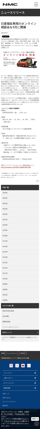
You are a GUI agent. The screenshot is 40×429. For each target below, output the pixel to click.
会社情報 (6, 316)
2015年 (5, 252)
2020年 (5, 225)
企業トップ (5, 393)
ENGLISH (5, 405)
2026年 (5, 193)
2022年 (5, 214)
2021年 (5, 220)
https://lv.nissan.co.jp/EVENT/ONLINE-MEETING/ (16, 167)
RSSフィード (7, 332)
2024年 (5, 203)
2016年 (5, 246)
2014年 (5, 257)
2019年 (5, 230)
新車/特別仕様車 (8, 311)
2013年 (5, 263)
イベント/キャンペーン (11, 327)
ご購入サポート (8, 378)
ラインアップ (7, 373)
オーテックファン (8, 383)
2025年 (5, 198)
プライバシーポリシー (12, 421)
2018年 (5, 236)
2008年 (5, 289)
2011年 (5, 273)
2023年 (5, 209)
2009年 (5, 284)
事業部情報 (6, 322)
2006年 (5, 300)
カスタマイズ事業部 (10, 4)
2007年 (5, 295)
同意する (35, 419)
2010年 (5, 279)
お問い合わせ (6, 397)
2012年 (5, 268)
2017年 (5, 241)
